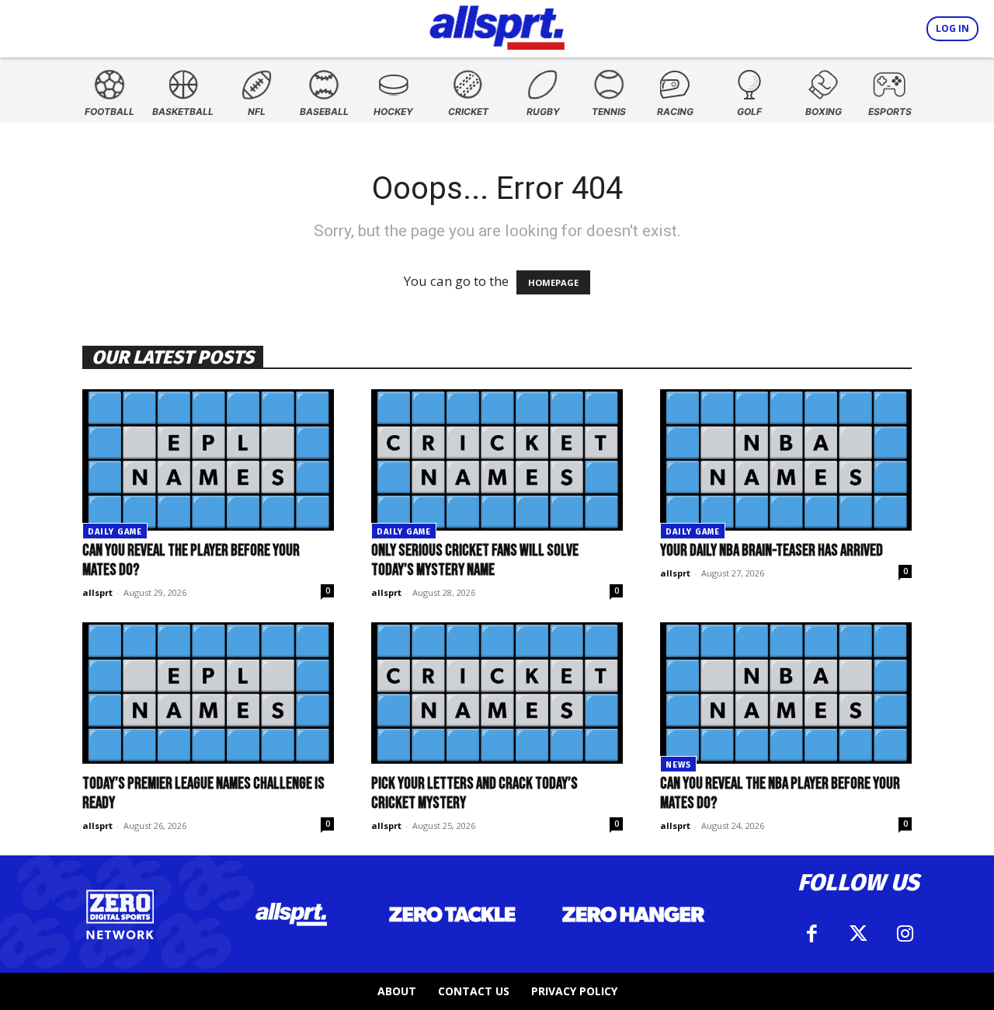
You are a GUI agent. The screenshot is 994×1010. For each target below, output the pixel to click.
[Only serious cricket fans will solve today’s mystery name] (497, 460)
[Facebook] (811, 933)
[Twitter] (858, 933)
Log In (952, 28)
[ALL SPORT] (497, 25)
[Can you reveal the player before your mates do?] (208, 460)
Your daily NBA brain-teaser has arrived (771, 550)
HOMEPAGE (553, 282)
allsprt (97, 592)
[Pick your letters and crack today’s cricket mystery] (497, 693)
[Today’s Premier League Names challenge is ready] (208, 693)
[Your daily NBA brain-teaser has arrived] (786, 460)
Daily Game (115, 532)
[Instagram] (904, 933)
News (678, 765)
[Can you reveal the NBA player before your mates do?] (786, 693)
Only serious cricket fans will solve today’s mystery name (475, 560)
